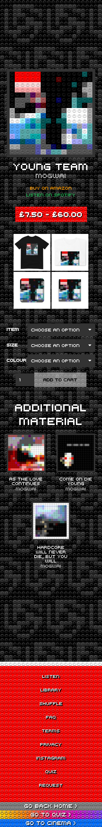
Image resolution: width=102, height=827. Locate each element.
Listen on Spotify (51, 195)
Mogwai (51, 175)
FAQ (51, 717)
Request (51, 785)
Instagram (51, 758)
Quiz (51, 771)
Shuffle (51, 703)
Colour (17, 360)
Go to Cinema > (51, 822)
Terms (51, 730)
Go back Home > (51, 805)
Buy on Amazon (51, 188)
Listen (51, 676)
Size (12, 345)
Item (13, 329)
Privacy (51, 744)
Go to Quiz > (51, 814)
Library (51, 690)
